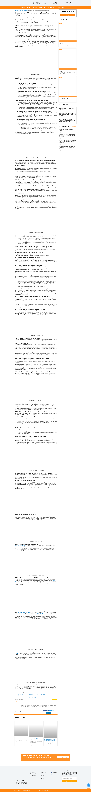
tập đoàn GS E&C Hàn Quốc (41, 613)
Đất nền (54, 7)
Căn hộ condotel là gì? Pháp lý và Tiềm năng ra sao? (28, 697)
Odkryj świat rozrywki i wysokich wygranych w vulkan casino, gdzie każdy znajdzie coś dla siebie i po (67, 120)
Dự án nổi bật (35, 7)
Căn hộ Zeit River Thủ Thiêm (24, 612)
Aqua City (17, 482)
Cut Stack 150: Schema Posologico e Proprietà (66, 109)
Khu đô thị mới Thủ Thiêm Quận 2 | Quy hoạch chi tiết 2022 (29, 693)
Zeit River (61, 71)
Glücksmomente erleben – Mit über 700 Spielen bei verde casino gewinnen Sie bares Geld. (67, 147)
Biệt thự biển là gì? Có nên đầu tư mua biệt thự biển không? (21, 738)
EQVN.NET (28, 790)
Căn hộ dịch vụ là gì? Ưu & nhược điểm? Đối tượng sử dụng (29, 695)
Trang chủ (23, 7)
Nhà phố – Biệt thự (43, 7)
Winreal (16, 689)
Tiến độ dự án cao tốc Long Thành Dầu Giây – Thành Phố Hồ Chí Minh (31, 694)
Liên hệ (62, 7)
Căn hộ (50, 7)
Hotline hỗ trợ (68, 2)
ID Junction (17, 653)
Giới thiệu (29, 7)
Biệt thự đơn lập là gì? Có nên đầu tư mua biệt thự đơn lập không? (50, 740)
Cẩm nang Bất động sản (23, 10)
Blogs (58, 7)
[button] (74, 126)
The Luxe (61, 43)
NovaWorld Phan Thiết (64, 98)
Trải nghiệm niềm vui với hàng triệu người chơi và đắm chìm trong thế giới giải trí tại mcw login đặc (67, 114)
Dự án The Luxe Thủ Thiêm (20, 545)
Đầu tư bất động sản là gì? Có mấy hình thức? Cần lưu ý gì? (36, 739)
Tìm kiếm (68, 15)
